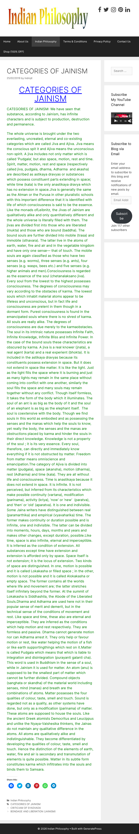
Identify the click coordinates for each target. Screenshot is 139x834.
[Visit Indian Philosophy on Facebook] (99, 10)
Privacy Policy (102, 41)
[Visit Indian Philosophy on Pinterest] (120, 10)
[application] (121, 118)
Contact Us (124, 41)
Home (7, 41)
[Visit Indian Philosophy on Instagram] (113, 10)
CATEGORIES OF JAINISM (26, 804)
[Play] (115, 121)
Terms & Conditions (75, 41)
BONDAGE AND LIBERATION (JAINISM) (33, 811)
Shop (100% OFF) (13, 51)
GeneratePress (92, 828)
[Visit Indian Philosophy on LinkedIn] (127, 10)
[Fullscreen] (131, 121)
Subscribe (121, 216)
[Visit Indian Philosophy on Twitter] (106, 10)
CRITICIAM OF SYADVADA (26, 807)
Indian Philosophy (45, 41)
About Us (22, 41)
